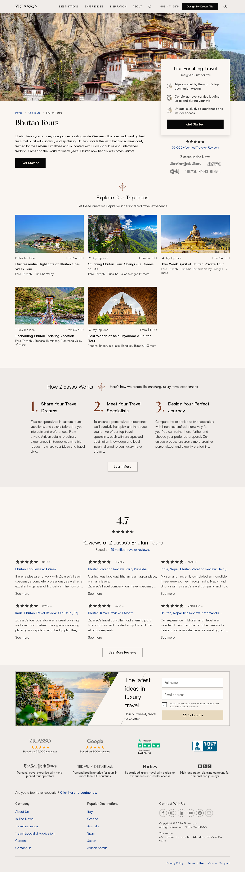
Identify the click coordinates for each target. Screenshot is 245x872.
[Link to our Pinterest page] (200, 813)
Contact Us (23, 848)
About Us (22, 812)
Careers (21, 841)
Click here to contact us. (78, 792)
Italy (90, 812)
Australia (93, 826)
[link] (49, 248)
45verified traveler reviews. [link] (130, 550)
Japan (91, 841)
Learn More (122, 466)
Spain (91, 833)
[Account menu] (225, 6)
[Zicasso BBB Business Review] (204, 746)
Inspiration (118, 6)
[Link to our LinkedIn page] (181, 813)
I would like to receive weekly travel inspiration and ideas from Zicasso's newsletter (194, 705)
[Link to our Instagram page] (172, 813)
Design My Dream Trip (200, 6)
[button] (195, 145)
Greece (92, 819)
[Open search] (150, 6)
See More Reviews (122, 652)
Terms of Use (196, 863)
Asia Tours (34, 112)
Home (18, 112)
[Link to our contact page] (209, 813)
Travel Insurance (26, 826)
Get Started (195, 124)
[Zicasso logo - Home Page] (26, 6)
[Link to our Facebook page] (163, 813)
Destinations (69, 6)
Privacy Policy (175, 863)
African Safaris (97, 848)
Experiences (94, 6)
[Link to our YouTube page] (190, 813)
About (137, 6)
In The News (24, 819)
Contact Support (219, 863)
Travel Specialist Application (35, 833)
